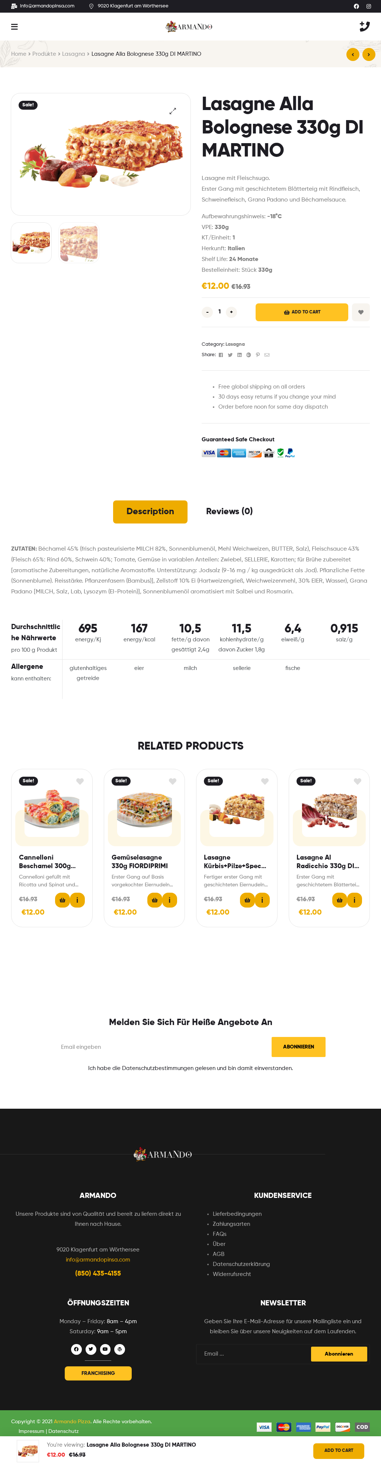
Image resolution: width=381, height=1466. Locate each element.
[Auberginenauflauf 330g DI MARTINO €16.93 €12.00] (352, 54)
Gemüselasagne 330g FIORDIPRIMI (140, 862)
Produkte (44, 54)
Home (18, 54)
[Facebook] (356, 6)
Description (150, 511)
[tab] (150, 511)
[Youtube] (105, 1349)
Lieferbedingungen (237, 1214)
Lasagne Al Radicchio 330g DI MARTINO (325, 862)
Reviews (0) (229, 511)
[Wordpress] (119, 1349)
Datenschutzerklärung (241, 1264)
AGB (218, 1254)
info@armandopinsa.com (98, 1260)
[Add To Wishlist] (361, 312)
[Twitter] (91, 1349)
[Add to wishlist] (80, 781)
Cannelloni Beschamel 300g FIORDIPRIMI (45, 862)
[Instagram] (368, 6)
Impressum (31, 1431)
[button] (98, 1373)
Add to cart (306, 312)
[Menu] (14, 27)
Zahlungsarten (231, 1224)
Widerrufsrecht (232, 1274)
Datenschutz (63, 1431)
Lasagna (73, 54)
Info (77, 900)
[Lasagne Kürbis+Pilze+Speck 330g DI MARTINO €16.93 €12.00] (368, 54)
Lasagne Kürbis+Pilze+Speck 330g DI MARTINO (234, 862)
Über (219, 1244)
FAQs (220, 1234)
